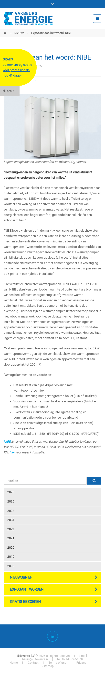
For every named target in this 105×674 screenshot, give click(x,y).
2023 (10, 520)
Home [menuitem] (14, 662)
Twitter (32, 83)
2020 (10, 547)
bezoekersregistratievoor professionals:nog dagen (17, 67)
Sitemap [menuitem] (47, 666)
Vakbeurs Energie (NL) (6, 31)
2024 (10, 511)
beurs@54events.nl (35, 659)
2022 (10, 529)
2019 (10, 556)
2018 (10, 566)
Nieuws (19, 33)
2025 (10, 501)
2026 (10, 492)
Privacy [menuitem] (81, 662)
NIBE (7, 441)
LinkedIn (41, 83)
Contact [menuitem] (33, 662)
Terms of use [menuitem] (57, 662)
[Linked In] (52, 636)
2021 (10, 538)
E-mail (51, 83)
